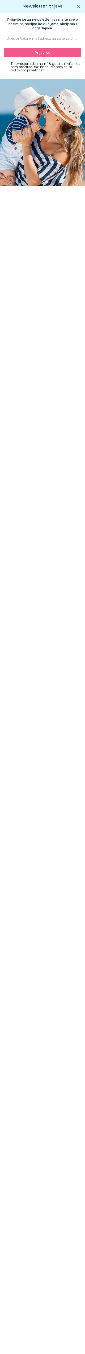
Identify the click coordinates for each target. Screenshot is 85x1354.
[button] (78, 6)
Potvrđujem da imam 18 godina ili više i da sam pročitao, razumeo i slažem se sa (45, 67)
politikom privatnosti (27, 70)
